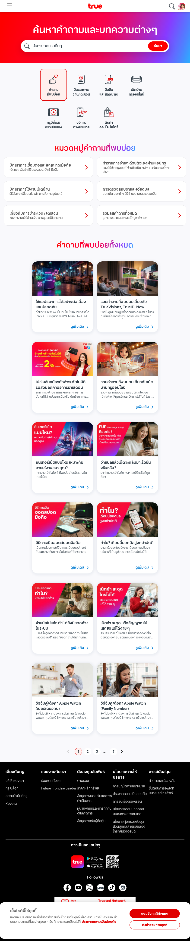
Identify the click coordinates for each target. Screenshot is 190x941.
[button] (53, 85)
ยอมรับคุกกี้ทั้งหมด (154, 913)
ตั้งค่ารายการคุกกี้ (155, 924)
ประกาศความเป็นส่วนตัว (99, 921)
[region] (62, 918)
